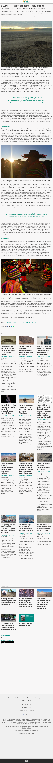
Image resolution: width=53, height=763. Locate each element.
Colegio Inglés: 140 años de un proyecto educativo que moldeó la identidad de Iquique (8, 350)
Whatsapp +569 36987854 (33, 730)
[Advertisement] (26, 573)
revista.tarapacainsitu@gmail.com (26, 710)
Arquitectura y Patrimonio (8, 17)
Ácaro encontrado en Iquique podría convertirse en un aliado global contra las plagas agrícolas (25, 602)
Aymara (14, 322)
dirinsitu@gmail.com (26, 728)
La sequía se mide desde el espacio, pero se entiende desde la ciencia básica (8, 601)
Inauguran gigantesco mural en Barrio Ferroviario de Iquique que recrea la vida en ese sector (8, 529)
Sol (36, 322)
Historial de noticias (27, 698)
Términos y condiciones (40, 698)
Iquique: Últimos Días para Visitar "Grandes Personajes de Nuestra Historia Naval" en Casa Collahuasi (44, 350)
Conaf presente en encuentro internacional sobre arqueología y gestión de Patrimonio (26, 350)
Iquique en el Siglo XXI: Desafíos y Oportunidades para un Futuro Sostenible (26, 528)
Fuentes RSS (22, 700)
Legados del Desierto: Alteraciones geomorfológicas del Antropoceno (44, 466)
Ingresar (31, 700)
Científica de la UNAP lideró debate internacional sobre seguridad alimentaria (8, 626)
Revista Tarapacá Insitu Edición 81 (25, 624)
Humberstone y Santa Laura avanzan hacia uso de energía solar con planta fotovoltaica (26, 409)
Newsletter (17, 698)
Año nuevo (8, 322)
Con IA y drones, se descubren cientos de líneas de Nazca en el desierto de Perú (44, 528)
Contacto (10, 698)
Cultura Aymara (20, 322)
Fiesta (32, 322)
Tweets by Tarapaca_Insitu (8, 640)
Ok (26, 760)
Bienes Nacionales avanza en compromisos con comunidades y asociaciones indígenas (7, 468)
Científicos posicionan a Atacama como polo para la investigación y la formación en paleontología (44, 603)
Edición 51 (27, 322)
